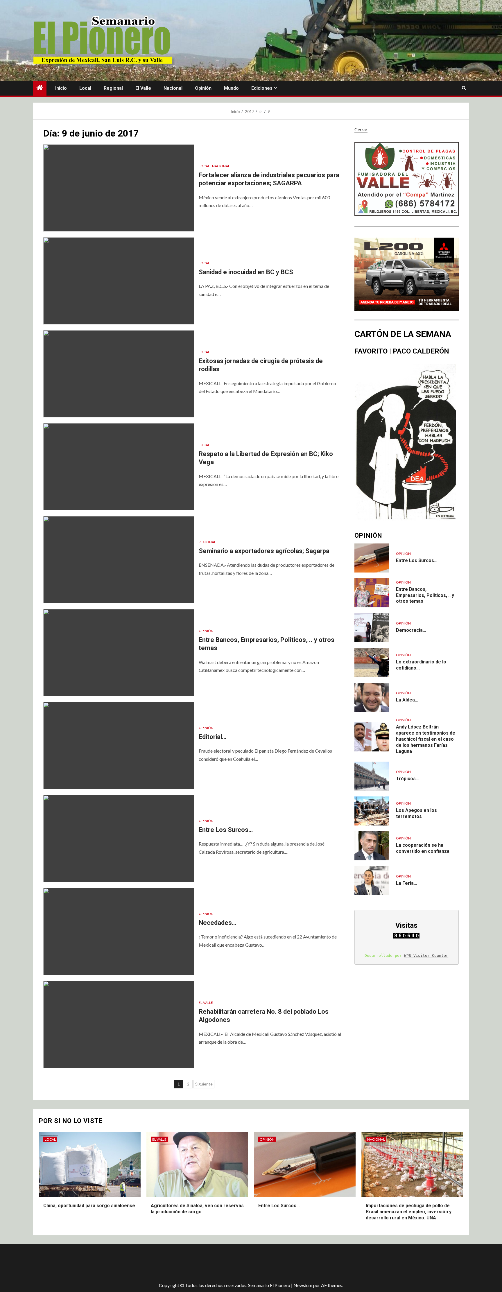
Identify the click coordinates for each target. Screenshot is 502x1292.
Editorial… (212, 736)
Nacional (173, 88)
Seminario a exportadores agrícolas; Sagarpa (264, 551)
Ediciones (261, 88)
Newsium (302, 1285)
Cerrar (360, 129)
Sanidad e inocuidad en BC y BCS (246, 272)
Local (85, 88)
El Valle (143, 88)
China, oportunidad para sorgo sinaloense (89, 1205)
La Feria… (406, 883)
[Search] (463, 88)
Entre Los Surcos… (226, 829)
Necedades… (217, 922)
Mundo (231, 88)
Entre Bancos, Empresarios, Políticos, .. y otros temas (425, 595)
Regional (113, 88)
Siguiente (204, 1083)
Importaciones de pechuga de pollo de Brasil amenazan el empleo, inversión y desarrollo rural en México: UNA (408, 1212)
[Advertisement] (136, 1263)
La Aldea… (407, 700)
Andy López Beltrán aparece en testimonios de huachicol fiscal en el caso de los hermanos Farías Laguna (425, 739)
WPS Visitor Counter (426, 955)
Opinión (203, 88)
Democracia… (411, 630)
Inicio (61, 88)
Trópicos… (407, 778)
